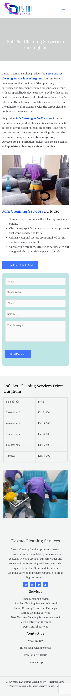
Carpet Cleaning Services (35, 612)
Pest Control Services (35, 626)
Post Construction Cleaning (35, 622)
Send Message (18, 354)
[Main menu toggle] (63, 8)
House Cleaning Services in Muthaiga (35, 608)
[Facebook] (25, 584)
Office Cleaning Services (35, 598)
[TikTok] (45, 584)
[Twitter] (38, 584)
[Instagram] (32, 584)
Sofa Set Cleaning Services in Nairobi (35, 603)
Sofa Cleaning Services (22, 211)
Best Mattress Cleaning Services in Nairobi (35, 617)
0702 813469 (35, 640)
